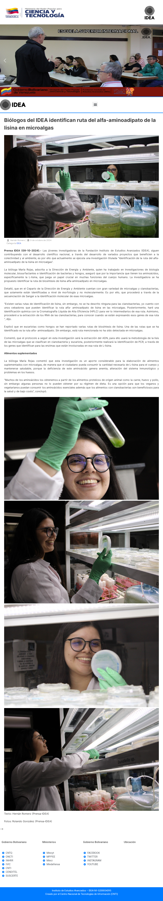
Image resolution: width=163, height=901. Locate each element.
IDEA (19, 243)
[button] (4, 60)
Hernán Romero (17, 240)
